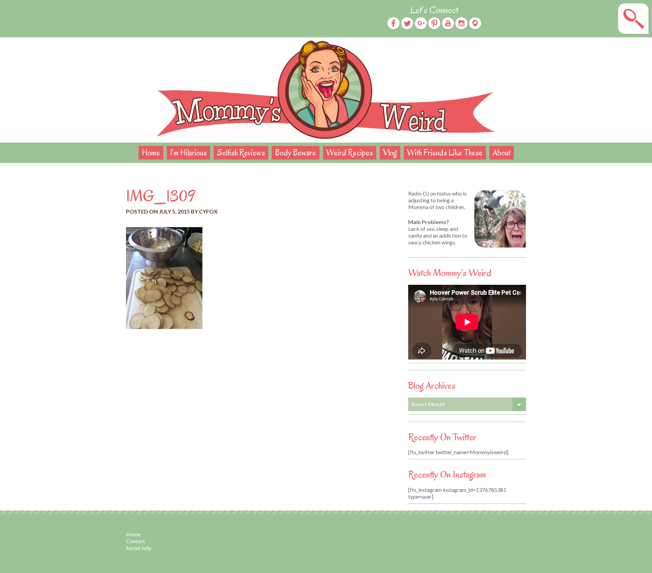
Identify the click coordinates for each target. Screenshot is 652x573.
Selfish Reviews (241, 152)
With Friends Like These (445, 152)
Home (151, 152)
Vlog (390, 152)
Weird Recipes (349, 152)
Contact (135, 541)
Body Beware (295, 152)
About (501, 152)
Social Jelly (138, 547)
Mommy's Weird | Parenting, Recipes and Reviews (326, 90)
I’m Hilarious (188, 152)
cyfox (208, 211)
